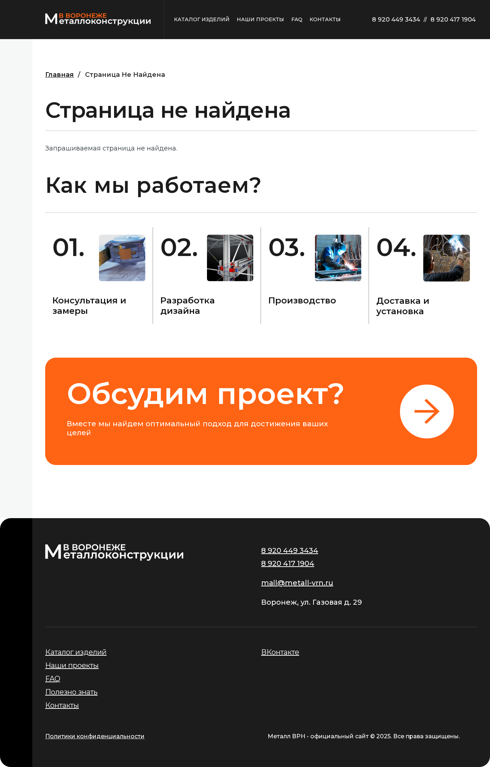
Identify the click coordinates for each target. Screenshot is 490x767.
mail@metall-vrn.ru (297, 582)
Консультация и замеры (89, 305)
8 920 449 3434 (396, 19)
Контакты (62, 705)
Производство (302, 300)
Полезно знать (71, 692)
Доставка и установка (402, 306)
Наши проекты (72, 665)
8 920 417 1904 (453, 19)
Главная (59, 75)
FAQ (52, 678)
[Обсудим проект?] (261, 411)
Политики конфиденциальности (95, 736)
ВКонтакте (280, 652)
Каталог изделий (76, 652)
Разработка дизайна (187, 305)
